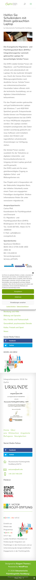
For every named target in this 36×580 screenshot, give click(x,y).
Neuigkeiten (20, 436)
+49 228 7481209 (15, 474)
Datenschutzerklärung (23, 306)
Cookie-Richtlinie (11, 306)
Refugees (8, 436)
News (6, 331)
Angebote (25, 433)
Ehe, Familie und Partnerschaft (16, 319)
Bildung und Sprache (12, 315)
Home (6, 430)
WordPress (23, 566)
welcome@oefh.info (15, 469)
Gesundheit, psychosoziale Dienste (18, 323)
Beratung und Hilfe (11, 311)
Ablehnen (18, 297)
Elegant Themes (23, 563)
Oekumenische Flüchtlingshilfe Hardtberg (18, 28)
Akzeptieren (18, 291)
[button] (33, 273)
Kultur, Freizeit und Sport (14, 327)
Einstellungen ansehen (18, 302)
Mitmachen (13, 433)
